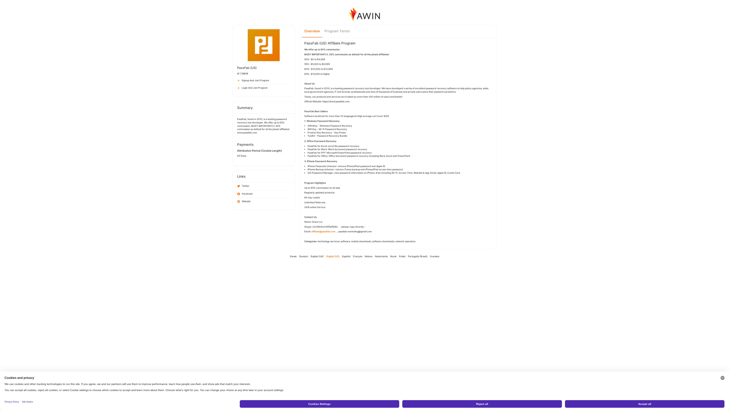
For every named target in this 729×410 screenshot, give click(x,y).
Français (357, 256)
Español (346, 256)
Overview (312, 31)
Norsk (393, 256)
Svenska (434, 256)
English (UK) (317, 256)
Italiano (368, 256)
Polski (402, 256)
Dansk (293, 256)
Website (246, 201)
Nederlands (381, 256)
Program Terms (337, 31)
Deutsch (303, 256)
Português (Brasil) (418, 256)
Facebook (247, 193)
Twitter (245, 185)
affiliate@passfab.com (323, 231)
